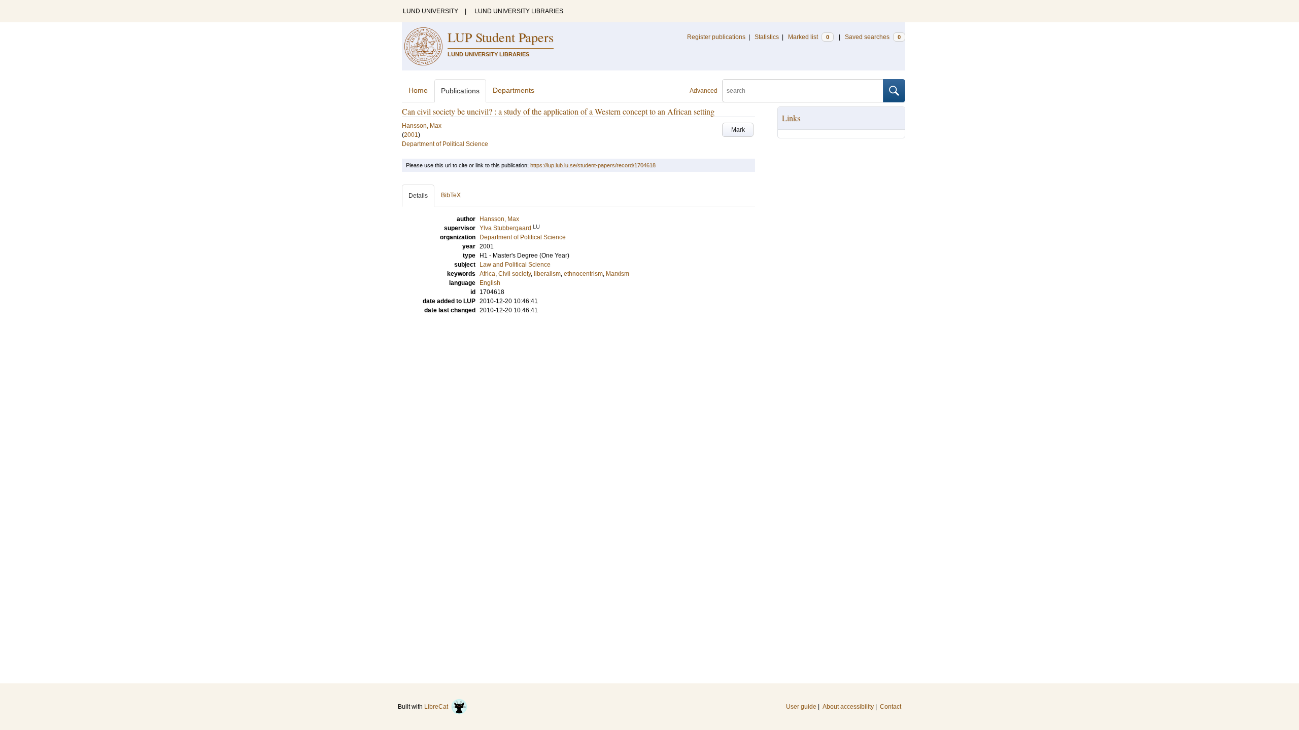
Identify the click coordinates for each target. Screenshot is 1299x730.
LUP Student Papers (501, 37)
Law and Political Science (515, 264)
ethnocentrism (583, 273)
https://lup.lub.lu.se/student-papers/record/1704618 (593, 165)
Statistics (767, 37)
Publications (460, 91)
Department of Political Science (445, 144)
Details (418, 195)
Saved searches (873, 37)
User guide (801, 706)
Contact (890, 706)
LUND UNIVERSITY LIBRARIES (518, 11)
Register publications (716, 37)
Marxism (617, 273)
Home (418, 90)
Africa (487, 273)
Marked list (808, 37)
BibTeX (451, 195)
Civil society (514, 273)
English (490, 282)
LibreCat (437, 706)
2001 (411, 134)
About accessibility (848, 706)
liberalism (547, 273)
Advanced (703, 90)
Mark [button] (738, 129)
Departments (513, 90)
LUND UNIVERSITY (430, 11)
